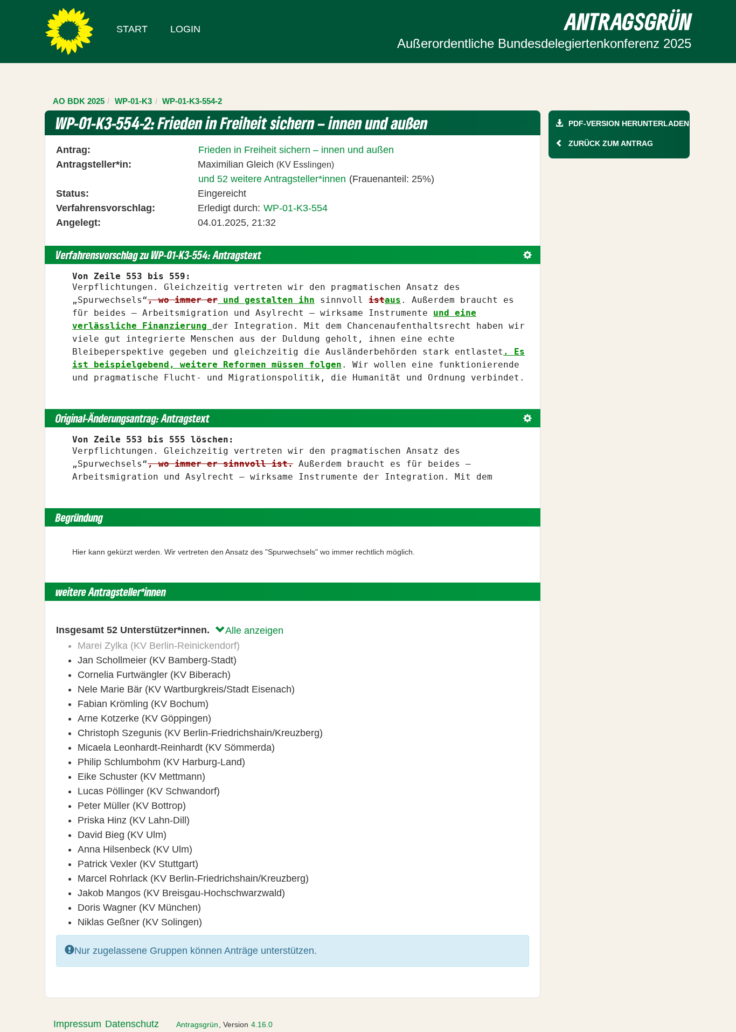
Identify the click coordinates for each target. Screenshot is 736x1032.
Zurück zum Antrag (610, 143)
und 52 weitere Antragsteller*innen (272, 179)
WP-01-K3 (133, 101)
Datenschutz (132, 1024)
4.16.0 (262, 1024)
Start (132, 29)
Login (185, 29)
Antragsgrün (197, 1024)
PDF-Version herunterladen (628, 123)
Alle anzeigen (254, 630)
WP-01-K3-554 (295, 208)
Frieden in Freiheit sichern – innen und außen (296, 149)
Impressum (77, 1024)
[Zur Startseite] (69, 31)
